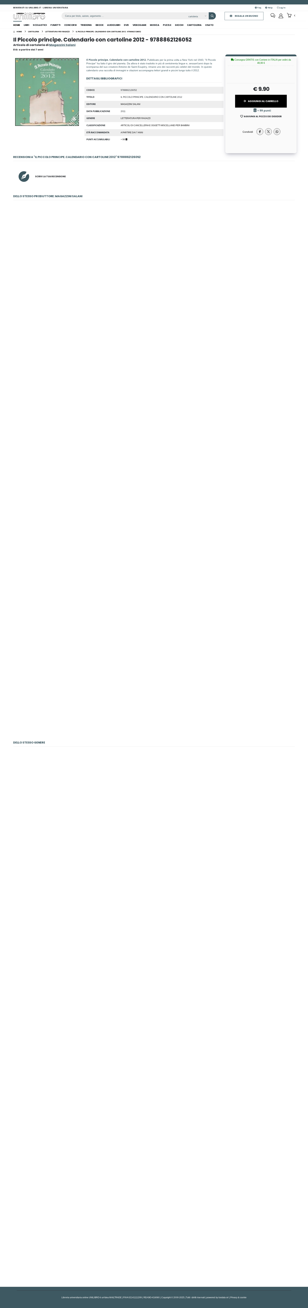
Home (16, 25)
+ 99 (123, 139)
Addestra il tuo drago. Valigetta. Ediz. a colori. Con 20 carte (154, 1245)
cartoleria (194, 25)
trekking (86, 25)
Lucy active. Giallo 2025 (154, 434)
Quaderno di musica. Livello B (154, 803)
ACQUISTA (155, 282)
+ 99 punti (264, 110)
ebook (100, 25)
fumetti (55, 25)
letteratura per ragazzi (135, 118)
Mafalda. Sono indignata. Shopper (153, 345)
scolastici (40, 25)
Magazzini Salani (130, 104)
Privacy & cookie (238, 1297)
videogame (139, 25)
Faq (259, 7)
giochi (179, 25)
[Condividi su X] (268, 131)
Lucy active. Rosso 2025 (154, 699)
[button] (291, 15)
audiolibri (113, 25)
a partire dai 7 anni (132, 132)
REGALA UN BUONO (246, 16)
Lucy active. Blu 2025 (154, 522)
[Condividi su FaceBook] (259, 131)
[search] (212, 15)
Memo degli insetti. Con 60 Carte (154, 980)
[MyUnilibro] (281, 15)
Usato (209, 25)
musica (154, 25)
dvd (126, 25)
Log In (282, 7)
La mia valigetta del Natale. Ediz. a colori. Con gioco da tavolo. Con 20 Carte (154, 1157)
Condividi (248, 131)
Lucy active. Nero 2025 (154, 610)
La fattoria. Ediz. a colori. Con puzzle (154, 892)
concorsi (70, 25)
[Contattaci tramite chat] (273, 15)
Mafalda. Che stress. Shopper (154, 257)
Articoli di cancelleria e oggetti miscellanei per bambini (155, 125)
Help (269, 7)
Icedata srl (224, 1297)
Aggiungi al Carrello (262, 101)
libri (26, 25)
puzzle (167, 25)
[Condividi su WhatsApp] (277, 131)
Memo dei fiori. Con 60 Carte (154, 1068)
